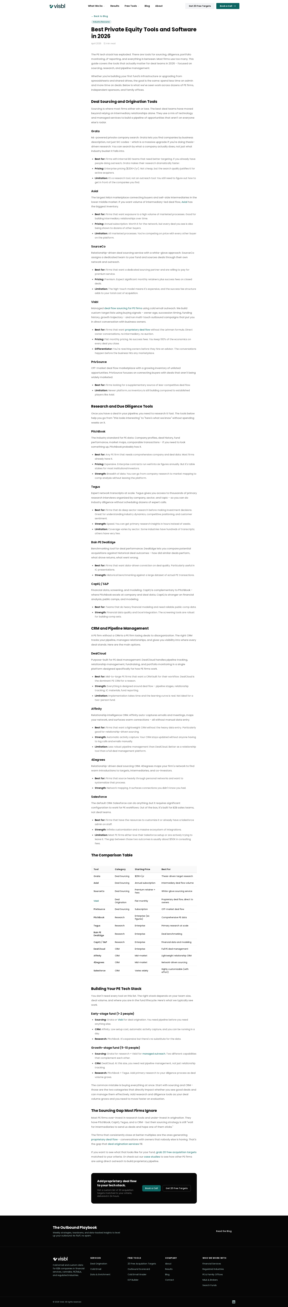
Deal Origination (98, 1263)
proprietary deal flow (137, 329)
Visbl (120, 1019)
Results (114, 5)
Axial (184, 202)
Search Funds (209, 1285)
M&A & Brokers (210, 1279)
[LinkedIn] (233, 1301)
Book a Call (226, 5)
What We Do (95, 5)
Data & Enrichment (100, 1274)
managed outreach (153, 1053)
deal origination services (123, 1144)
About (159, 5)
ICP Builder (133, 1279)
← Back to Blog (99, 16)
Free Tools (131, 5)
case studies (152, 1156)
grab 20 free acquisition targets (176, 1152)
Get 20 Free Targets (200, 5)
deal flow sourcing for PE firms (123, 308)
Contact (169, 1279)
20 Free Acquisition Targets (142, 1263)
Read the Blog (224, 1231)
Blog (147, 5)
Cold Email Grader (137, 1274)
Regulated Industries (213, 1269)
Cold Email (95, 1269)
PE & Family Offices (212, 1274)
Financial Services (211, 1263)
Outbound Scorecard (139, 1269)
